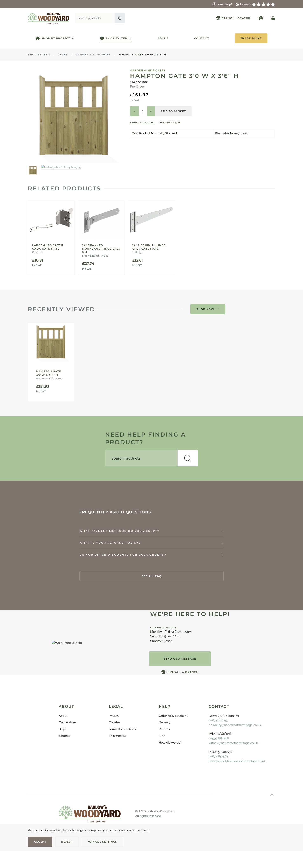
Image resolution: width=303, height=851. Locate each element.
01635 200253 (218, 720)
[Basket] (273, 18)
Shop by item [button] (117, 38)
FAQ (162, 736)
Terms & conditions (122, 729)
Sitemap (64, 736)
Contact (201, 38)
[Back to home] (48, 18)
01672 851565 (218, 756)
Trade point (251, 38)
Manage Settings (102, 841)
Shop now (205, 309)
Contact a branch (182, 672)
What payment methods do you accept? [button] (119, 530)
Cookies (114, 722)
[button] (120, 18)
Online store (67, 722)
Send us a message (180, 658)
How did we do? (170, 742)
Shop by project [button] (55, 38)
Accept (40, 841)
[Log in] (261, 18)
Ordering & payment (173, 716)
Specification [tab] (142, 122)
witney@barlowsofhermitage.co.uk (233, 743)
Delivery (164, 722)
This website (118, 736)
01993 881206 (219, 738)
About (163, 38)
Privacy (114, 716)
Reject (67, 841)
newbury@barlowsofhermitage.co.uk (235, 725)
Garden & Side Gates (148, 70)
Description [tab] (169, 122)
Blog (62, 729)
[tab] (33, 170)
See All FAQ (152, 576)
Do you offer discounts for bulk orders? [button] (122, 554)
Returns (164, 729)
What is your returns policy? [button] (110, 542)
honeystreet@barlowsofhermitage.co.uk (237, 761)
